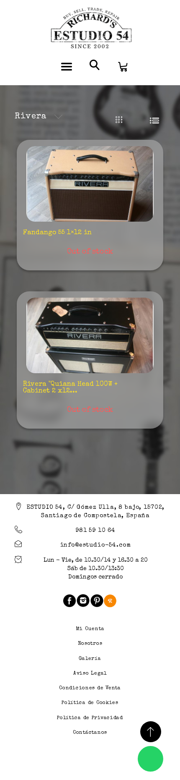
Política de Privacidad (90, 718)
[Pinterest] (96, 600)
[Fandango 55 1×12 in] (90, 184)
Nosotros (90, 644)
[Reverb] (110, 600)
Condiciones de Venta (90, 688)
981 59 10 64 (95, 531)
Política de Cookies (90, 703)
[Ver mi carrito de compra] (122, 66)
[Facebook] (69, 600)
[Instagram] (83, 600)
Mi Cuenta (90, 629)
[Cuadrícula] (119, 120)
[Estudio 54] (90, 28)
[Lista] (154, 120)
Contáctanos (90, 733)
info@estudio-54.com (95, 545)
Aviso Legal (90, 673)
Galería (90, 659)
